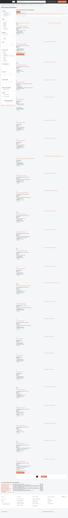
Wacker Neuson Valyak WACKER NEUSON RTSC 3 (25, 158)
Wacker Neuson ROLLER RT (21, 43)
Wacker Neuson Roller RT (20, 268)
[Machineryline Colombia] (6, 1)
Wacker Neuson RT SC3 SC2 (21, 175)
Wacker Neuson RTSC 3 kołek (21, 250)
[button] (17, 34)
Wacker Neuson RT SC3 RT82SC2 (22, 192)
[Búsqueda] (17, 1)
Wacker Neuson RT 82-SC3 (21, 64)
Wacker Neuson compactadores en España (7, 492)
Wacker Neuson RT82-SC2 (21, 425)
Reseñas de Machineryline (21, 503)
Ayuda (2, 500)
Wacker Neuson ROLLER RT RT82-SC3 (23, 285)
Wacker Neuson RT (19, 338)
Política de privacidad (20, 500)
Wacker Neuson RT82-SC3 (21, 389)
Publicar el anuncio (20, 54)
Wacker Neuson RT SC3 (20, 407)
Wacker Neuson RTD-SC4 (20, 122)
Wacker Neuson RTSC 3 (20, 82)
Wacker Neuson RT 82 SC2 (21, 231)
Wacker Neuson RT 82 (20, 320)
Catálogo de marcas (20, 505)
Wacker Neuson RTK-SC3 (20, 303)
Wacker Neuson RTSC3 (20, 99)
